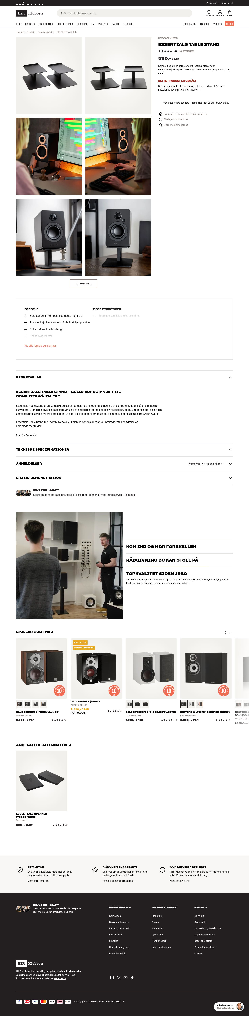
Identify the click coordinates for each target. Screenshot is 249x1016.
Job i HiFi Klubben (161, 947)
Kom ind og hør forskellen (161, 542)
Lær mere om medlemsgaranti (118, 880)
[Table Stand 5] (49, 237)
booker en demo (213, 548)
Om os (155, 922)
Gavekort (199, 916)
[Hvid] (35, 704)
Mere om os (60, 978)
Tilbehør (30, 32)
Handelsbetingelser (119, 947)
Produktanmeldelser (205, 947)
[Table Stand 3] (49, 156)
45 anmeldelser (186, 51)
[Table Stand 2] (118, 75)
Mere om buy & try (179, 880)
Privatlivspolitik (117, 953)
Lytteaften (157, 934)
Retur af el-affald (203, 941)
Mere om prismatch (38, 880)
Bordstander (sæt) (168, 38)
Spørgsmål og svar (119, 922)
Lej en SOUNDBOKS (204, 934)
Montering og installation (207, 928)
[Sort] (27, 704)
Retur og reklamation (120, 928)
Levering (113, 941)
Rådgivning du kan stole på (162, 575)
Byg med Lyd (227, 3)
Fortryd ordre (116, 934)
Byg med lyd (200, 922)
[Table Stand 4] (118, 156)
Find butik (157, 916)
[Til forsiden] (29, 13)
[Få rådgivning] (239, 1006)
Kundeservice (212, 3)
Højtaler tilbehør (45, 32)
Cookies (198, 953)
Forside (20, 32)
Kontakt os (115, 916)
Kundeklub (157, 928)
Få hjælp (129, 494)
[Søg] (61, 13)
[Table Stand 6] (118, 237)
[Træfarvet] (19, 704)
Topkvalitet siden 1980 (156, 588)
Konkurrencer (159, 941)
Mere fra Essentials (26, 435)
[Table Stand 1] (49, 75)
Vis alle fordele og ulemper (40, 345)
